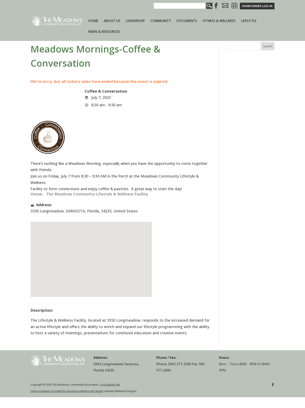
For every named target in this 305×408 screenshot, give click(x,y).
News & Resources (104, 32)
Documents (187, 21)
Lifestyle (248, 21)
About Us (112, 21)
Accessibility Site (110, 384)
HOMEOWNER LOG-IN (257, 6)
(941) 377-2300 (179, 364)
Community (160, 21)
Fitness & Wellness (219, 21)
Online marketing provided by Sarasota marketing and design (66, 391)
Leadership (135, 21)
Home (93, 21)
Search (267, 46)
